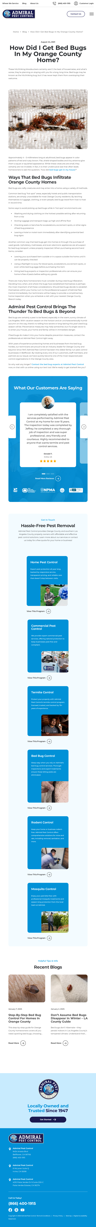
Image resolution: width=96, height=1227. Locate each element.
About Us (34, 3)
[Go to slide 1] (43, 473)
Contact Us (76, 14)
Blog (24, 3)
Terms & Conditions (44, 1216)
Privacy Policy (58, 1216)
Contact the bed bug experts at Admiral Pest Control (58, 364)
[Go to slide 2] (48, 473)
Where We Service (10, 3)
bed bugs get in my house (62, 170)
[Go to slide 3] (52, 473)
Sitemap (69, 1216)
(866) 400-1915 (19, 1157)
